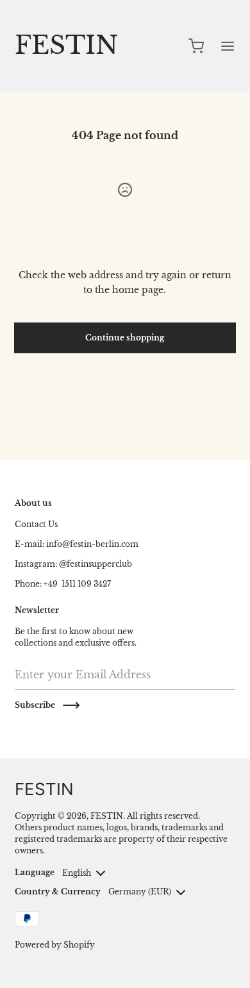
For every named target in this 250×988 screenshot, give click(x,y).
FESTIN (106, 816)
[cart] (196, 46)
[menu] (227, 46)
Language (34, 872)
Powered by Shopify (55, 945)
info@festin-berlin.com (92, 544)
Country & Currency (58, 891)
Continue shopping (124, 337)
